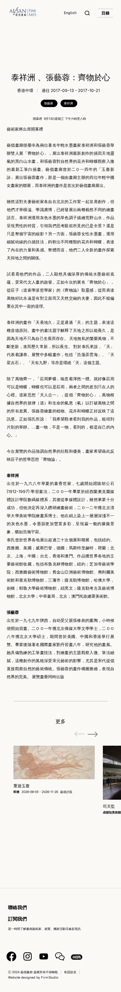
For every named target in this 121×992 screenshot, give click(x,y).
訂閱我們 (17, 919)
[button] (93, 734)
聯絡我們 (17, 907)
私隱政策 (70, 972)
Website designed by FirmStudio (33, 977)
